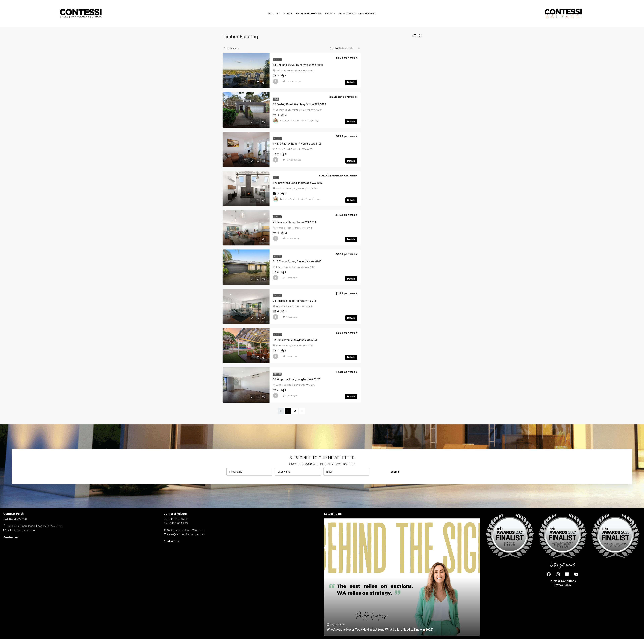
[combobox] (349, 48)
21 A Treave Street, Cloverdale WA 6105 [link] (297, 261)
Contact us (10, 537)
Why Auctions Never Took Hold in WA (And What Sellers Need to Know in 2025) (380, 629)
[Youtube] (576, 574)
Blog (342, 13)
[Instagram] (558, 574)
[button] (414, 35)
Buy (278, 13)
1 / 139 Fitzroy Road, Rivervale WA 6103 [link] (297, 143)
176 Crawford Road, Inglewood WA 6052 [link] (298, 183)
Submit (394, 471)
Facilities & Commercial (308, 13)
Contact (351, 13)
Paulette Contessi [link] (289, 121)
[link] (246, 70)
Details (351, 82)
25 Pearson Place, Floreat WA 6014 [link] (294, 222)
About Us (330, 13)
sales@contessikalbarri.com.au (186, 534)
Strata (288, 13)
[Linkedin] (567, 574)
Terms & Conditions (562, 581)
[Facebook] (549, 574)
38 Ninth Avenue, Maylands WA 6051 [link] (295, 340)
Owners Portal (367, 13)
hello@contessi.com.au (21, 530)
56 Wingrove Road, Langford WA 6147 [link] (296, 379)
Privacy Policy (562, 585)
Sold (276, 99)
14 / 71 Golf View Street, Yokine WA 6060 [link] (298, 65)
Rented (277, 60)
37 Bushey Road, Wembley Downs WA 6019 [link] (299, 104)
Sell (270, 13)
